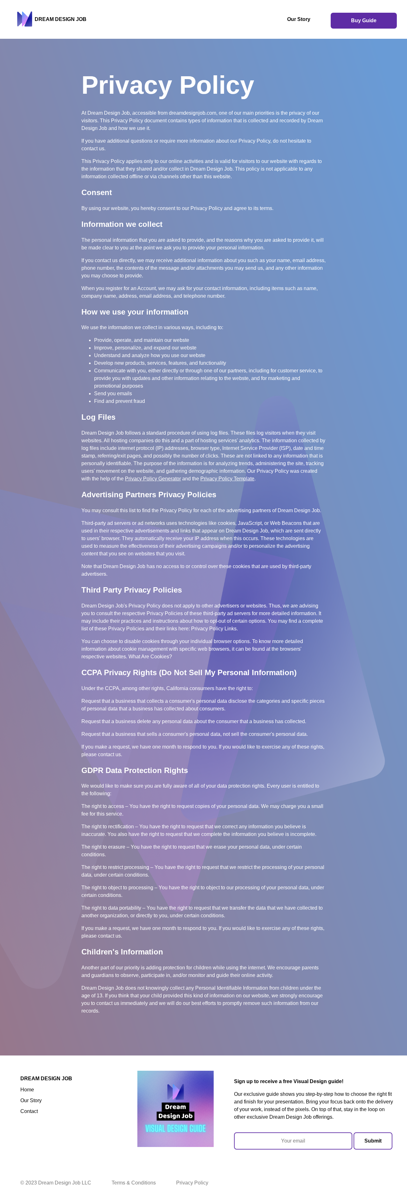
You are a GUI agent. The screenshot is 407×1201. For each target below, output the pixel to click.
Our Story (298, 19)
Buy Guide (363, 20)
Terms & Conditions (134, 1182)
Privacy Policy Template (227, 478)
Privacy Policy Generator (153, 478)
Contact (29, 1111)
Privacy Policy (192, 1182)
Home (27, 1089)
